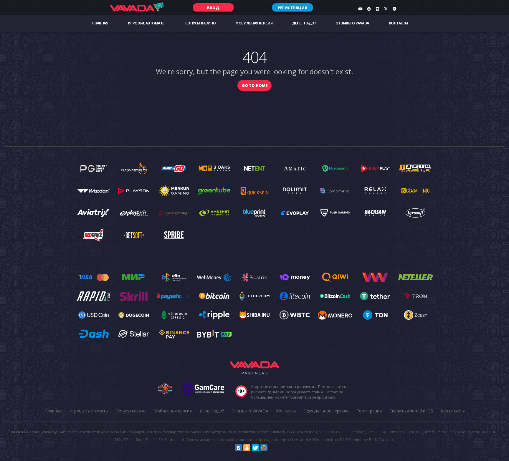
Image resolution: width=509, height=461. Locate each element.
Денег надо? (304, 23)
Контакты (398, 23)
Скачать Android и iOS (411, 411)
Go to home (254, 85)
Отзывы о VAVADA (352, 23)
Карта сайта (453, 411)
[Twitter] (255, 447)
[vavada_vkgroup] (377, 9)
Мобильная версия (253, 23)
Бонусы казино (200, 23)
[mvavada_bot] (394, 9)
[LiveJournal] (272, 447)
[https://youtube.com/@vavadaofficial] (360, 9)
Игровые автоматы (147, 23)
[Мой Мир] (263, 447)
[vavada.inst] (369, 9)
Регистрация (292, 7)
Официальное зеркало (326, 411)
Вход (213, 7)
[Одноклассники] (246, 447)
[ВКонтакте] (238, 447)
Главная (100, 23)
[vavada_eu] (386, 9)
